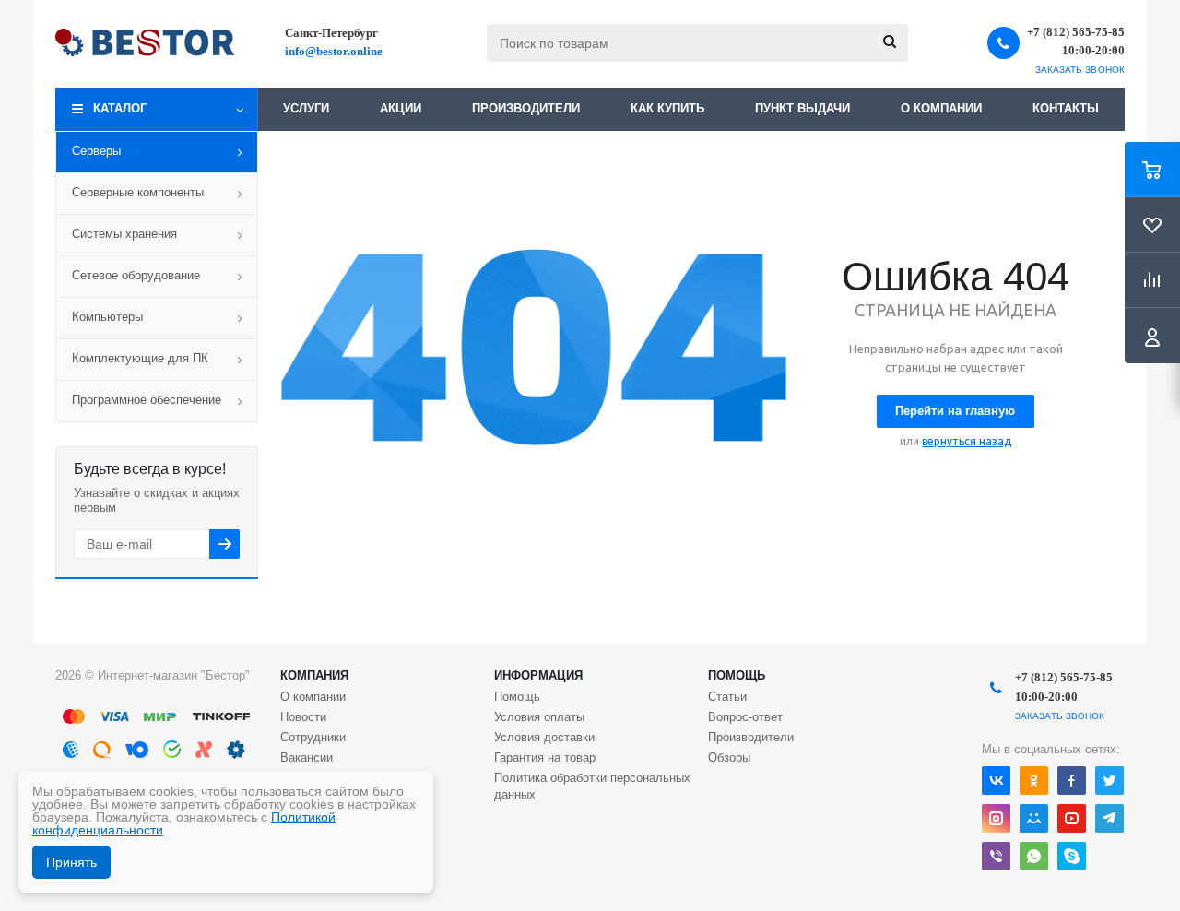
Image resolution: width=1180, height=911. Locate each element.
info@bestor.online (334, 51)
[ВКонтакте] (996, 780)
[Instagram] (996, 818)
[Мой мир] (1034, 818)
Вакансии (306, 757)
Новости (303, 717)
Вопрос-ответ (745, 717)
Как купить (667, 108)
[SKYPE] (1071, 856)
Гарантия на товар (545, 757)
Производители (526, 108)
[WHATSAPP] (1034, 856)
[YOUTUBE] (1071, 818)
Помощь (736, 675)
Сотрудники (313, 737)
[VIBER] (996, 856)
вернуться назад (966, 441)
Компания (314, 675)
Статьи (727, 697)
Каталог (120, 108)
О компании (941, 108)
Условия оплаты (539, 717)
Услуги (306, 108)
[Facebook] (1071, 780)
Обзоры (729, 757)
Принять (71, 862)
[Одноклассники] (1034, 780)
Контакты (1065, 108)
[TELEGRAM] (1109, 818)
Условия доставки (544, 737)
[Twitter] (1109, 780)
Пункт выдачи (802, 108)
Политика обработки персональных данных (592, 786)
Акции (400, 108)
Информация (538, 675)
